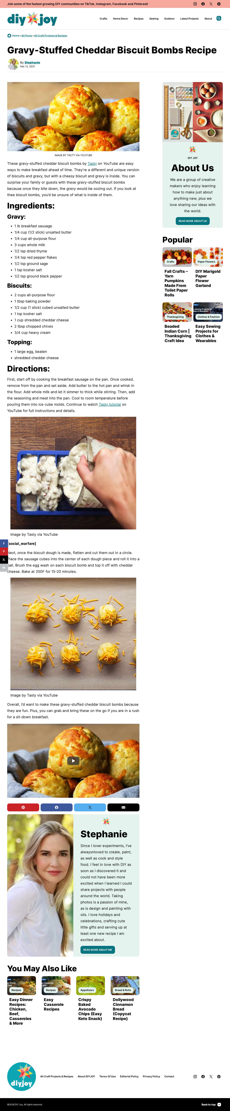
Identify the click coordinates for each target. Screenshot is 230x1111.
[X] (211, 4)
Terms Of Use (107, 1076)
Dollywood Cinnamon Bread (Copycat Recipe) (123, 1009)
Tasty (92, 163)
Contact (169, 1076)
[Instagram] (195, 4)
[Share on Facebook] (4, 543)
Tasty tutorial (110, 404)
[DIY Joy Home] (32, 18)
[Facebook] (203, 4)
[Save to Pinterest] (4, 552)
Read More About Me (97, 949)
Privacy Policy (151, 1076)
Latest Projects (189, 18)
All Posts (26, 35)
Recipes (139, 18)
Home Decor (120, 18)
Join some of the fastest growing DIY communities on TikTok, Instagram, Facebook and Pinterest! (77, 4)
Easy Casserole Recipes (54, 1004)
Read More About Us (193, 220)
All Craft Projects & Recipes (50, 35)
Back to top (209, 1104)
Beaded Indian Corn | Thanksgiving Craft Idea (178, 333)
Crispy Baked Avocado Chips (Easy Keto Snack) (90, 1009)
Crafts (103, 18)
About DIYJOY (86, 1076)
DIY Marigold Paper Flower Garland (208, 278)
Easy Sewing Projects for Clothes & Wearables (208, 333)
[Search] (219, 18)
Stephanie (32, 62)
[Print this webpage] (4, 568)
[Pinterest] (219, 4)
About (208, 18)
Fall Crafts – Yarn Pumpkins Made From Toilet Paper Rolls (176, 283)
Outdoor (169, 18)
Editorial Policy (129, 1076)
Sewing (153, 18)
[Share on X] (4, 560)
